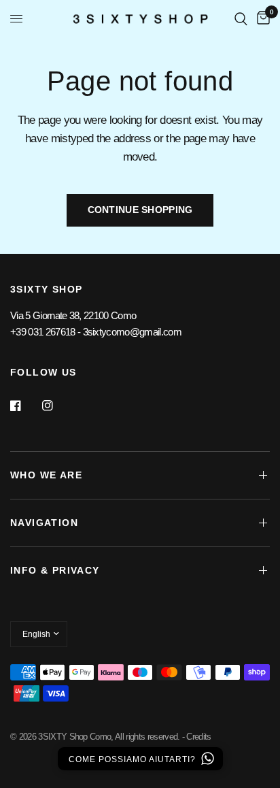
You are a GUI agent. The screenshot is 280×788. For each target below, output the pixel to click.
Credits (198, 737)
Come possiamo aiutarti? (133, 759)
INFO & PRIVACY (55, 570)
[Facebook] (25, 406)
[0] (261, 18)
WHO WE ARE (46, 475)
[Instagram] (57, 406)
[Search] (241, 18)
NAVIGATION (44, 522)
